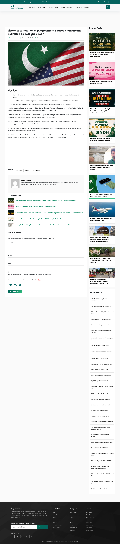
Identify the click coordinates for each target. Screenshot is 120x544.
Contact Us (56, 520)
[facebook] (13, 537)
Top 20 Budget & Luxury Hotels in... (100, 381)
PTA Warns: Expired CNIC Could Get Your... (102, 461)
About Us (55, 515)
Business (72, 520)
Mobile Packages (66, 7)
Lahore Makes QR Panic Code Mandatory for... (102, 482)
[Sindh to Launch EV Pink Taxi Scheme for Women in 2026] (11, 206)
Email (9, 263)
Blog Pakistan (15, 509)
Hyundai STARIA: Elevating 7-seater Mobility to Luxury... (100, 428)
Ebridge (76, 541)
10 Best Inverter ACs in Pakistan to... (100, 416)
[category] (36, 38)
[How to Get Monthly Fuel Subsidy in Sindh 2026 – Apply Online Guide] (11, 219)
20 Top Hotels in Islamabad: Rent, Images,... (100, 435)
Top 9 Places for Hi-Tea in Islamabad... (101, 364)
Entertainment (73, 527)
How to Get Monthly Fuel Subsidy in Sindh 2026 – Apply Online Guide (39, 219)
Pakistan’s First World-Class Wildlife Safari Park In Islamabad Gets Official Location (45, 201)
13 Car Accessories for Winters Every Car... (102, 442)
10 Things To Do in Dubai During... (100, 410)
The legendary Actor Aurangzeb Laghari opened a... (101, 331)
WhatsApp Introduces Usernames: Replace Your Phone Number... (100, 467)
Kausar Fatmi (90, 517)
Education (72, 530)
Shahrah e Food (22, 2)
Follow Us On (15, 533)
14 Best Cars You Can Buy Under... (100, 358)
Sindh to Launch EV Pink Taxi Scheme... (101, 489)
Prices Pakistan (47, 2)
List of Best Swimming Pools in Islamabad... (99, 300)
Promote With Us (57, 525)
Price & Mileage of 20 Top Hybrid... (100, 369)
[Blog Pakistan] (18, 7)
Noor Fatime (89, 525)
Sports (32, 2)
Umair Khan (89, 530)
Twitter (28, 170)
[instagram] (105, 2)
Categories (73, 509)
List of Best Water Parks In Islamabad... (101, 306)
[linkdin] (101, 2)
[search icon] (108, 7)
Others (86, 7)
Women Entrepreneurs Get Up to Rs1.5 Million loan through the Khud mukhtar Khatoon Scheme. (49, 213)
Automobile (41, 7)
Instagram (37, 170)
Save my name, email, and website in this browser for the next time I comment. (30, 274)
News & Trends (53, 7)
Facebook (19, 170)
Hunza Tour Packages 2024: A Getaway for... (101, 352)
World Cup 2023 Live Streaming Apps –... (102, 375)
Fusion (38, 2)
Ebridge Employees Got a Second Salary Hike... (102, 387)
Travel (71, 525)
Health (13, 2)
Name (10, 255)
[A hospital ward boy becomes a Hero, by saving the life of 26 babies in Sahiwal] (11, 225)
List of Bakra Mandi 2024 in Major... (100, 345)
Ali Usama (89, 527)
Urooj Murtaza (90, 515)
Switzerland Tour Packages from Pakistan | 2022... (102, 454)
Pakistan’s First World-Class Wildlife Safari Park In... (102, 475)
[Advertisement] (46, 155)
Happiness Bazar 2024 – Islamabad (101, 319)
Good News (40, 38)
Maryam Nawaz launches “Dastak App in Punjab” (102, 339)
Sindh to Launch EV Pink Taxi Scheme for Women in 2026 (35, 207)
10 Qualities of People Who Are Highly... (101, 399)
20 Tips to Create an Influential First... (101, 405)
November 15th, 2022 (27, 38)
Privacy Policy (56, 527)
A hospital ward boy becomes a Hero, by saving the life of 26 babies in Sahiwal (43, 225)
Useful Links (56, 509)
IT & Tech (32, 7)
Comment (11, 242)
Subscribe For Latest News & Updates (23, 523)
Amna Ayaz (89, 512)
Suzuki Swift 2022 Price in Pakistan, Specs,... (102, 421)
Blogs (54, 517)
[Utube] (108, 2)
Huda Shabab (14, 38)
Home (54, 512)
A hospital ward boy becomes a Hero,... (101, 325)
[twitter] (98, 2)
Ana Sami (89, 522)
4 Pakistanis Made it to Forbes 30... (100, 394)
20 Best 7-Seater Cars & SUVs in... (100, 448)
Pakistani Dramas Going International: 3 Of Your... (102, 313)
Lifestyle (77, 7)
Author (88, 509)
